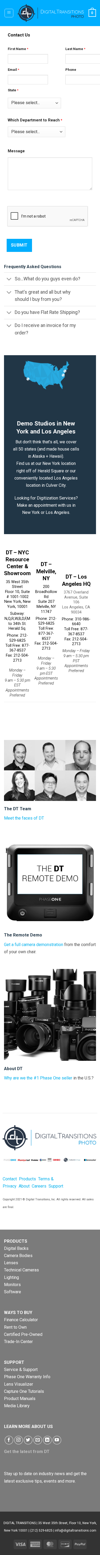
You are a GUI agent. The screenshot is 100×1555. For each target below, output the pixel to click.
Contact (10, 1178)
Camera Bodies (18, 1255)
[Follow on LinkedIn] (47, 1440)
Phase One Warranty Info (27, 1376)
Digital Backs (16, 1248)
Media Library (17, 1405)
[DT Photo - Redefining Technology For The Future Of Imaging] (51, 13)
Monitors (12, 1284)
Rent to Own (15, 1327)
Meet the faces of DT (24, 818)
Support (56, 1186)
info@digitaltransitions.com (75, 1530)
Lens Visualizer (18, 1384)
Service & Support (21, 1369)
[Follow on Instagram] (18, 1440)
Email (12, 70)
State (12, 90)
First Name (17, 49)
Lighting (11, 1277)
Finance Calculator (21, 1319)
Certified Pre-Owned (23, 1334)
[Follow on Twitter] (28, 1440)
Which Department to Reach (34, 120)
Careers (39, 1186)
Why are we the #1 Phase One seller (38, 1078)
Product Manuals (19, 1398)
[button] (9, 13)
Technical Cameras (21, 1269)
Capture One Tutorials (24, 1391)
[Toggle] (9, 279)
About (24, 1186)
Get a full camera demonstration (33, 944)
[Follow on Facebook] (9, 1440)
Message (16, 151)
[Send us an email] (37, 1440)
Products (28, 1178)
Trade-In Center (18, 1341)
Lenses (11, 1262)
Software (12, 1291)
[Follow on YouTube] (57, 1440)
